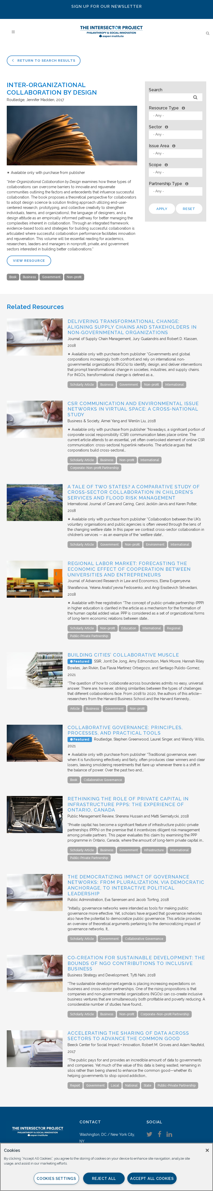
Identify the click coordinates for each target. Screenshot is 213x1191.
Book (13, 277)
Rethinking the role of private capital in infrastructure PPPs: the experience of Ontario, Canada (128, 804)
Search (155, 89)
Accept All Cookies (152, 1178)
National (131, 1085)
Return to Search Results (45, 60)
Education (128, 628)
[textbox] (176, 115)
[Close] (207, 1150)
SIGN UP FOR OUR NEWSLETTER (106, 6)
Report (75, 1085)
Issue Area (159, 145)
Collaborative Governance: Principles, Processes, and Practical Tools (125, 730)
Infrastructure (154, 850)
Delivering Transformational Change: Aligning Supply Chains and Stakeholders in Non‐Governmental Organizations (132, 327)
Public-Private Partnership (89, 636)
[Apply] (195, 97)
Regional (173, 628)
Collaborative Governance (103, 780)
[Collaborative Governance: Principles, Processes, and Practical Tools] (35, 760)
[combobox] (175, 115)
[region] (106, 1167)
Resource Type (164, 107)
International (174, 384)
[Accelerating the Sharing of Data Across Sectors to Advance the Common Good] (35, 1066)
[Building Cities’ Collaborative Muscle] (35, 688)
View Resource (29, 261)
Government (51, 277)
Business (29, 277)
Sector (155, 126)
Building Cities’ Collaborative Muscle (123, 655)
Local (115, 1085)
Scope (155, 164)
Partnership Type (165, 183)
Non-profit (74, 277)
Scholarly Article (82, 384)
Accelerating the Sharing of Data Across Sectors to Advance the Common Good (128, 1035)
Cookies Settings (56, 1178)
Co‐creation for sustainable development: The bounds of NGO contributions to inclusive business (136, 963)
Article (75, 708)
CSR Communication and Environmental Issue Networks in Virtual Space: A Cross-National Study (133, 409)
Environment (155, 544)
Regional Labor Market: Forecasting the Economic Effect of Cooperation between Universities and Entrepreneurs (129, 569)
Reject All (104, 1178)
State (147, 1085)
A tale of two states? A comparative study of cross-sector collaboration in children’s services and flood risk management (134, 492)
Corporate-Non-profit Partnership (94, 468)
